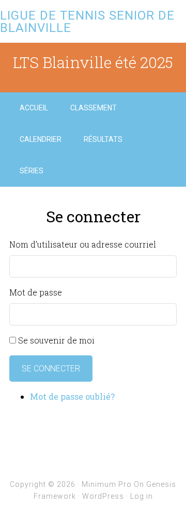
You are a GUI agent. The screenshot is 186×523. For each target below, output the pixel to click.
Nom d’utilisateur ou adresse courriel (82, 244)
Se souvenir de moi (56, 340)
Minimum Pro (107, 484)
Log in (141, 496)
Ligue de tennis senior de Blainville (87, 21)
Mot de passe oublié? (72, 396)
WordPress (103, 496)
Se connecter (51, 368)
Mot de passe (35, 292)
